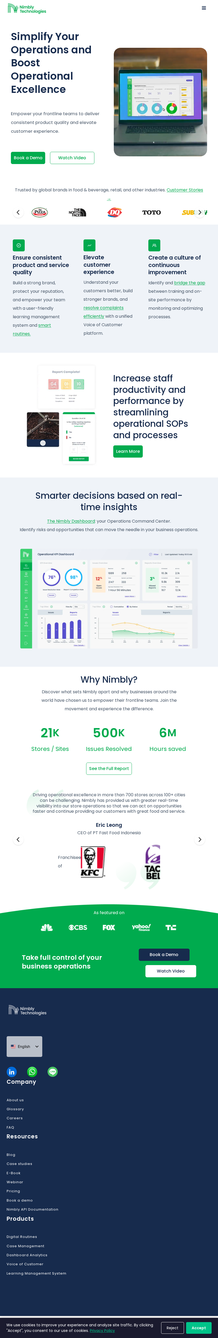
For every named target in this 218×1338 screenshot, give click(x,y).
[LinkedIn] (12, 1072)
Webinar (15, 1182)
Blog (11, 1155)
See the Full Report (109, 768)
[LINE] (53, 1072)
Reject (172, 1328)
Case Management (25, 1246)
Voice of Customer (25, 1264)
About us (15, 1100)
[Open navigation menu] (204, 9)
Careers (15, 1118)
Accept (199, 1328)
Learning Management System (36, 1273)
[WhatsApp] (32, 1072)
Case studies (19, 1164)
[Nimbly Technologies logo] (40, 1017)
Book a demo (20, 1200)
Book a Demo (28, 158)
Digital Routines (22, 1237)
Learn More (128, 451)
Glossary (15, 1109)
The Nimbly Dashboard (71, 521)
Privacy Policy (102, 1330)
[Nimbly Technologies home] (27, 8)
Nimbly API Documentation (32, 1209)
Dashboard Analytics (27, 1255)
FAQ (10, 1127)
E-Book (14, 1173)
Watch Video (72, 158)
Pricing (13, 1191)
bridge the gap (189, 283)
